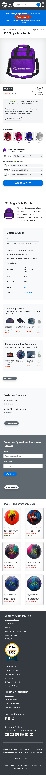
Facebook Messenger (13, 686)
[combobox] (25, 4)
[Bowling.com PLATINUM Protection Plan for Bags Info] (10, 156)
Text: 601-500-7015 (13, 682)
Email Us (9, 678)
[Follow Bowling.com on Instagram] (13, 719)
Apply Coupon (22, 17)
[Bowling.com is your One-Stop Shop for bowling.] (4, 4)
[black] (39, 136)
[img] (26, 734)
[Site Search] (38, 5)
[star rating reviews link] (35, 88)
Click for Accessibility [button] (12, 703)
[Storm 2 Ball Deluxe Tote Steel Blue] (31, 320)
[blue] (29, 136)
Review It (9, 412)
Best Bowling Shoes (11, 639)
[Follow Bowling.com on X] (10, 719)
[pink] (18, 136)
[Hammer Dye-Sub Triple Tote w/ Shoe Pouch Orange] (10, 354)
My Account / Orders (12, 620)
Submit (11, 474)
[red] (7, 136)
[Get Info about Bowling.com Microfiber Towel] (8, 175)
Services (7, 627)
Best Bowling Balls (11, 635)
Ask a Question (38, 94)
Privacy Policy (9, 696)
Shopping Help (9, 623)
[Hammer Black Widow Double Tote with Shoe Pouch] (10, 320)
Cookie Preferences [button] (11, 699)
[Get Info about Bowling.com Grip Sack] (8, 165)
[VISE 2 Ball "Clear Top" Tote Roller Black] (21, 320)
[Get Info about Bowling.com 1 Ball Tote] (9, 170)
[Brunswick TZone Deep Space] (21, 354)
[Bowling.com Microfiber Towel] (31, 354)
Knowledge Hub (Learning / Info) (15, 631)
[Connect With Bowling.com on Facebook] (6, 719)
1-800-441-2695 (12, 671)
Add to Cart (21, 183)
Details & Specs (14, 119)
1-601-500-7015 (14, 674)
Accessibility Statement (12, 707)
